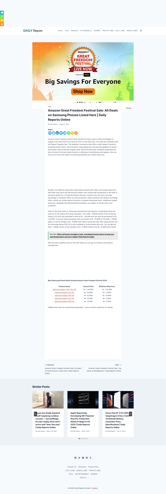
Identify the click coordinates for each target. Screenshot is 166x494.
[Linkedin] (57, 133)
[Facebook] (49, 133)
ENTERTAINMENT (82, 474)
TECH (67, 31)
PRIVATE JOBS (108, 31)
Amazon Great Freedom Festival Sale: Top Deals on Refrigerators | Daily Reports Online (104, 368)
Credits (94, 488)
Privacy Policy (93, 467)
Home (60, 31)
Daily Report (53, 124)
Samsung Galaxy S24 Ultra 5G (64, 289)
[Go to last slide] (35, 414)
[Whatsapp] (68, 133)
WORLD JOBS (132, 31)
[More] (76, 133)
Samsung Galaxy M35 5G (64, 301)
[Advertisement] (83, 13)
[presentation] (48, 400)
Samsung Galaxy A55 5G (64, 295)
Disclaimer (82, 467)
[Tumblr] (90, 457)
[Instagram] (83, 457)
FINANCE (74, 31)
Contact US (71, 467)
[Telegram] (64, 133)
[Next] (130, 414)
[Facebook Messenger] (61, 133)
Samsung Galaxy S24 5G (64, 292)
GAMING (97, 31)
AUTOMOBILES (86, 31)
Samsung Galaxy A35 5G (64, 298)
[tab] (79, 438)
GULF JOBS (120, 31)
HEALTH (83, 478)
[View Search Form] (141, 30)
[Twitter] (53, 133)
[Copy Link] (72, 133)
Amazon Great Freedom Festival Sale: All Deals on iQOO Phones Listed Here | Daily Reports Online (63, 369)
